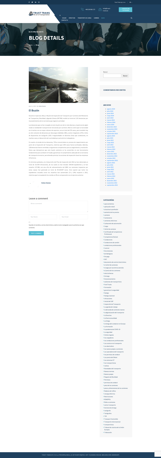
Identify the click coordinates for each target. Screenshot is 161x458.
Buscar (105, 72)
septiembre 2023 (112, 133)
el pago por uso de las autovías (114, 268)
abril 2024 (110, 118)
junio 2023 (110, 140)
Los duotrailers (109, 346)
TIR (105, 416)
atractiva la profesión (111, 209)
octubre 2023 (111, 131)
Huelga (106, 293)
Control (106, 248)
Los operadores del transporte (114, 352)
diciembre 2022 (112, 154)
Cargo (106, 226)
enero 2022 (110, 178)
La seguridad (108, 332)
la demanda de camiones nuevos (114, 310)
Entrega (106, 276)
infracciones (108, 298)
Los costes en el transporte (113, 343)
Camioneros (108, 218)
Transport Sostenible (111, 419)
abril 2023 (110, 145)
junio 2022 (110, 167)
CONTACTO (64, 20)
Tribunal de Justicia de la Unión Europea (114, 428)
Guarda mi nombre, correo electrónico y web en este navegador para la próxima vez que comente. (56, 226)
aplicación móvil (109, 207)
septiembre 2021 (112, 185)
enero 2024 (110, 124)
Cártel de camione (110, 229)
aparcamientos (109, 204)
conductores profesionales (112, 245)
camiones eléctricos (110, 221)
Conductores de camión (111, 242)
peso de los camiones (111, 385)
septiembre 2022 (112, 160)
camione (107, 215)
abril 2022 (110, 172)
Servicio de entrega (110, 408)
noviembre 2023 (112, 129)
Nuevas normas (109, 371)
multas (106, 366)
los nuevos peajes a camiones (113, 349)
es (130, 2)
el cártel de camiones (111, 265)
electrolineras (108, 273)
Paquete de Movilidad (111, 377)
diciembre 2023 (112, 127)
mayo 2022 (110, 169)
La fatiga (107, 321)
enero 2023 (110, 151)
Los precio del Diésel (110, 357)
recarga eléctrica (109, 394)
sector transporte (110, 405)
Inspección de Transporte (112, 304)
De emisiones (108, 251)
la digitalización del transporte (114, 312)
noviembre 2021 (112, 183)
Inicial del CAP (108, 301)
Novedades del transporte (112, 368)
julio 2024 (110, 111)
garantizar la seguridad (111, 290)
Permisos (107, 380)
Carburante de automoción (112, 223)
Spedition (72, 18)
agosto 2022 (111, 163)
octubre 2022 (111, 158)
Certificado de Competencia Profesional (113, 233)
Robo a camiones (109, 402)
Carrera (96, 18)
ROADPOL (107, 399)
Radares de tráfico (110, 391)
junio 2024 (110, 113)
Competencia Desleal (111, 237)
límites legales (109, 335)
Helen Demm (42, 106)
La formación (108, 326)
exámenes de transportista (112, 282)
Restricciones (108, 396)
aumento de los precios (111, 212)
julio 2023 (110, 138)
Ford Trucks (108, 284)
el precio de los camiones (112, 270)
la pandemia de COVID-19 (112, 329)
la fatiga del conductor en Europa (114, 324)
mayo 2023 (110, 142)
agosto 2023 (111, 136)
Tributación (108, 432)
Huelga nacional (109, 296)
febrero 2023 (111, 149)
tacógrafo (107, 410)
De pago (106, 256)
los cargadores (109, 338)
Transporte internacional (112, 422)
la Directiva (107, 315)
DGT (105, 259)
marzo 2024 (111, 120)
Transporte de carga (84, 18)
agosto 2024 (111, 109)
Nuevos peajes (108, 374)
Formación (107, 287)
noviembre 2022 (112, 156)
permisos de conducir (111, 382)
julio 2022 (110, 165)
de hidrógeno (108, 254)
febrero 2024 (111, 122)
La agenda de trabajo (110, 307)
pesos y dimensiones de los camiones (116, 388)
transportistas (109, 425)
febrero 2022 (111, 176)
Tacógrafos (108, 413)
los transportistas (110, 363)
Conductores (108, 240)
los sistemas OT (109, 360)
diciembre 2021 (112, 181)
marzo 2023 (111, 147)
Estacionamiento (109, 279)
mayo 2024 (110, 116)
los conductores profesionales (114, 340)
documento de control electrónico (115, 262)
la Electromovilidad (110, 318)
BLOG (103, 18)
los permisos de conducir (112, 354)
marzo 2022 (111, 174)
